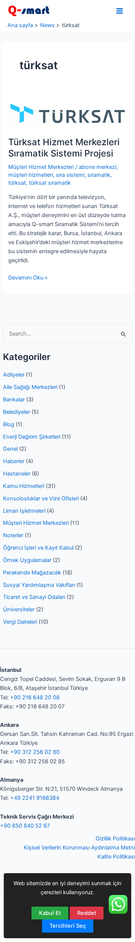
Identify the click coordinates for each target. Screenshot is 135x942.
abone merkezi (97, 167)
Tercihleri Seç (68, 925)
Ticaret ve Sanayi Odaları (34, 597)
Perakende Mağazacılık (32, 572)
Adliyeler (13, 374)
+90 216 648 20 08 (35, 697)
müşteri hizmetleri (30, 175)
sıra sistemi (70, 175)
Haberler (13, 461)
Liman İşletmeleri (24, 510)
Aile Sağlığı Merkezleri (30, 387)
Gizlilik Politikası (115, 838)
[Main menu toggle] (120, 11)
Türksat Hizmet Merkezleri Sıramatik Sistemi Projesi (64, 147)
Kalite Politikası (116, 856)
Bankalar (14, 399)
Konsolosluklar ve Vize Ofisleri (41, 498)
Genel (10, 448)
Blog (8, 424)
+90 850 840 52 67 (25, 825)
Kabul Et (50, 913)
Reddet (86, 913)
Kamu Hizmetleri (23, 486)
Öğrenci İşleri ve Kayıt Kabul (38, 547)
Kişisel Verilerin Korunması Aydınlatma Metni (79, 847)
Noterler (13, 535)
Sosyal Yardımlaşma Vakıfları (39, 585)
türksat (17, 182)
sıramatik (98, 175)
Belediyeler (16, 412)
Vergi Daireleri (20, 621)
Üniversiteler (18, 609)
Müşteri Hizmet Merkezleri (36, 523)
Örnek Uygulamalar (27, 560)
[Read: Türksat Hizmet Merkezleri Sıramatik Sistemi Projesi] (67, 113)
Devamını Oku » (28, 278)
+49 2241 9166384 (34, 798)
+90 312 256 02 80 (35, 752)
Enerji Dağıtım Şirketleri (31, 436)
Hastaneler (16, 473)
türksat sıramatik (50, 182)
